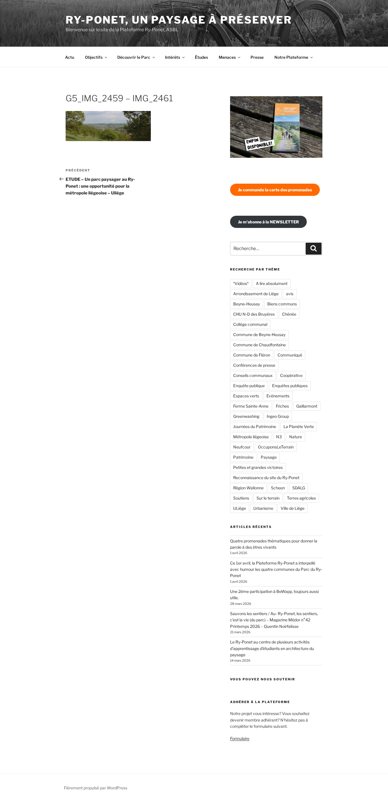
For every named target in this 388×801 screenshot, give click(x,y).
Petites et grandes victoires (258, 467)
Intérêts (172, 57)
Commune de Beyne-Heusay (259, 334)
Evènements (277, 395)
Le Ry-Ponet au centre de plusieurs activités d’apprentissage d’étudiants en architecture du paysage (272, 648)
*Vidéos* (241, 283)
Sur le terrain (267, 498)
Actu (69, 57)
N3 (279, 436)
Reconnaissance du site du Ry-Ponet (266, 477)
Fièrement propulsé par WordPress (95, 787)
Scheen (278, 487)
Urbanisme (263, 508)
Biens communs (282, 303)
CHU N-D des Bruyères (254, 314)
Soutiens (241, 498)
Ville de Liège (292, 508)
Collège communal (250, 324)
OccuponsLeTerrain (276, 446)
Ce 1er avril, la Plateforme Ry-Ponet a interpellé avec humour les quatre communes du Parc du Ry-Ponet (276, 569)
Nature (295, 436)
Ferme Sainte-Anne (250, 406)
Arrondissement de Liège (256, 293)
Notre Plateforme (291, 57)
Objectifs (94, 57)
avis (289, 293)
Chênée (289, 314)
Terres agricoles (301, 498)
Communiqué (290, 355)
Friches (282, 406)
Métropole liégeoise (251, 436)
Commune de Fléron (251, 355)
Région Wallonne (248, 487)
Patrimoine (243, 457)
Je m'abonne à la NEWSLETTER (268, 221)
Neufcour (242, 446)
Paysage (269, 457)
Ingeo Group (278, 416)
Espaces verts (246, 395)
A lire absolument (271, 283)
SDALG (298, 487)
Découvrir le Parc (133, 57)
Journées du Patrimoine (254, 426)
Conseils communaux (253, 375)
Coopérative (291, 375)
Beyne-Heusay (246, 303)
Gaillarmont (306, 406)
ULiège (239, 508)
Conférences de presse (254, 365)
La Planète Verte (298, 426)
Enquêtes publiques (290, 385)
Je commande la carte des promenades (275, 189)
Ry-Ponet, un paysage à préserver (179, 20)
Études (201, 57)
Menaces (227, 57)
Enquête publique (249, 385)
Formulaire (239, 738)
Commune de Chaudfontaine (259, 344)
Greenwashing (246, 416)
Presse (257, 57)
